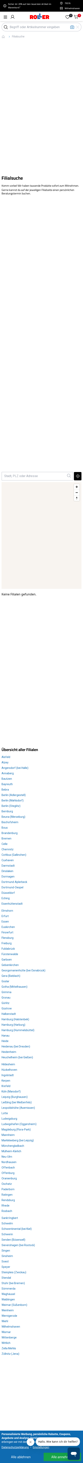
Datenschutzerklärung (15, 1447)
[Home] (40, 16)
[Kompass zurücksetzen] (77, 498)
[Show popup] (69, 476)
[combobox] (34, 476)
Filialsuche (18, 36)
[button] (12, 17)
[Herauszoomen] (77, 492)
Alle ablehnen (21, 1457)
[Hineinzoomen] (77, 487)
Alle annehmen (62, 1457)
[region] (41, 535)
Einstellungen (41, 1447)
